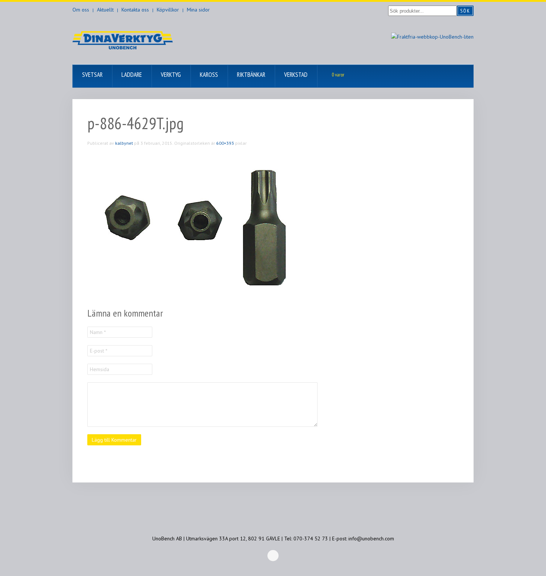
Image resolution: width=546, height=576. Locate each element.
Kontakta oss (135, 9)
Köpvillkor (168, 9)
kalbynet (124, 143)
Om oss (80, 9)
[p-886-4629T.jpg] (198, 226)
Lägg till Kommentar (114, 439)
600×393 (225, 143)
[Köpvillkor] (432, 36)
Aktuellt (105, 9)
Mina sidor (198, 9)
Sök (465, 10)
